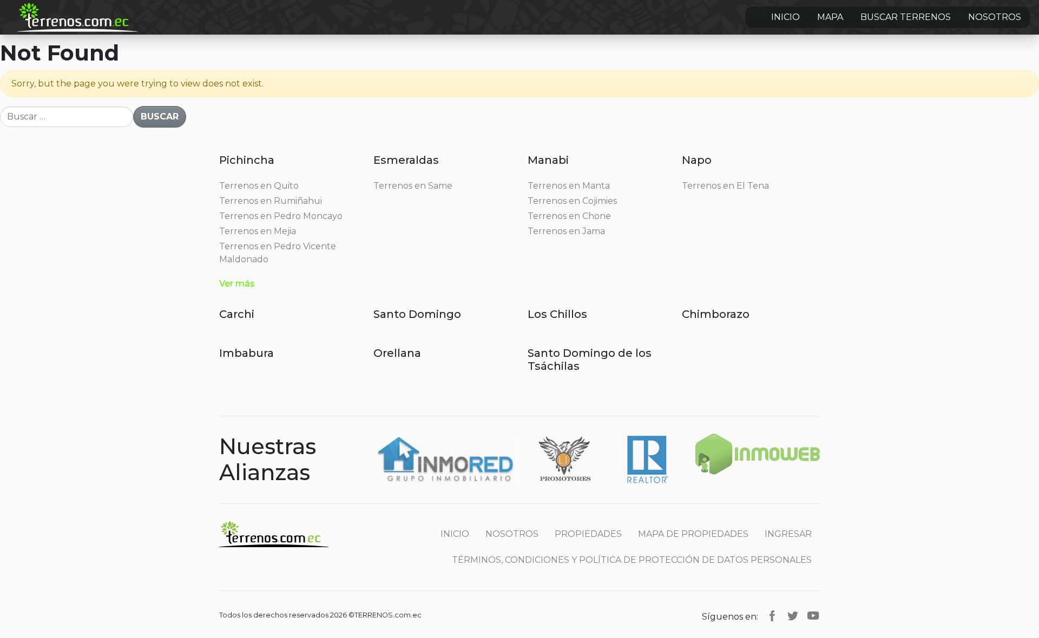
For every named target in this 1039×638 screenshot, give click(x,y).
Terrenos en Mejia (257, 231)
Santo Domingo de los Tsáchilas (590, 360)
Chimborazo (715, 314)
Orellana (397, 353)
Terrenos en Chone (569, 216)
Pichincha (246, 160)
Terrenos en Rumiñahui (270, 201)
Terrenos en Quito (259, 186)
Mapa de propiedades (693, 534)
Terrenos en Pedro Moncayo (281, 216)
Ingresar (788, 534)
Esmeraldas (406, 160)
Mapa (830, 17)
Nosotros (994, 17)
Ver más (237, 283)
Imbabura (246, 353)
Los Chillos (557, 314)
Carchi (236, 314)
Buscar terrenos (905, 17)
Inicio (785, 17)
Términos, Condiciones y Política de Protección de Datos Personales (632, 560)
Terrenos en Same (412, 186)
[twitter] (792, 615)
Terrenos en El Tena (725, 186)
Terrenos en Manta (569, 186)
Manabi (548, 160)
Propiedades (588, 534)
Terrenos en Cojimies (572, 201)
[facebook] (772, 615)
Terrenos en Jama (566, 231)
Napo (697, 160)
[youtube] (813, 615)
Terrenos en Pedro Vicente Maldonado (277, 252)
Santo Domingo (417, 314)
